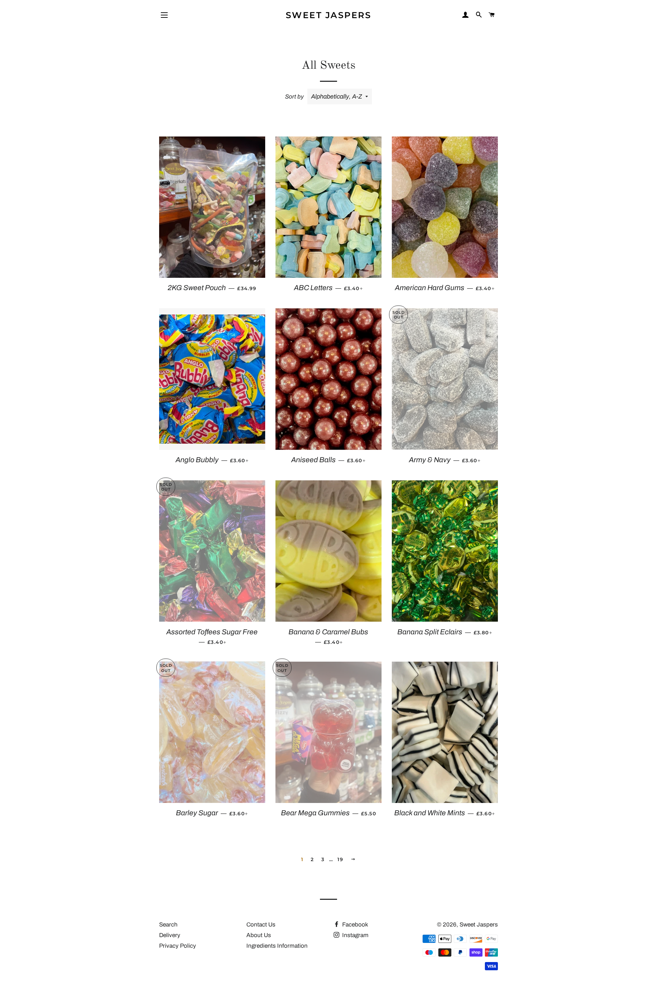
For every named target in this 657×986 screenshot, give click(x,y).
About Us (258, 935)
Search (168, 924)
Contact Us (260, 924)
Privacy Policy (177, 946)
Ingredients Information (277, 946)
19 (340, 859)
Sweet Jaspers (329, 15)
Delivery (169, 935)
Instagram (355, 935)
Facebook (354, 924)
